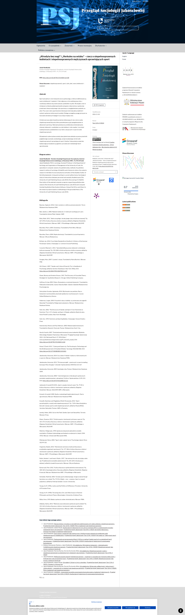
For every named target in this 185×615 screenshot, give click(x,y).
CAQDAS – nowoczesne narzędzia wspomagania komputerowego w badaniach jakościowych (81, 572)
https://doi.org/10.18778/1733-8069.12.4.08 (56, 77)
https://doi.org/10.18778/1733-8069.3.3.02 (52, 342)
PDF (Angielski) (99, 105)
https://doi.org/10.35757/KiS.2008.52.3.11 (55, 380)
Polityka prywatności (96, 602)
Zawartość (69, 46)
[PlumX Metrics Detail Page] (96, 195)
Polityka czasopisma (46, 50)
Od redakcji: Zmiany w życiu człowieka (74, 562)
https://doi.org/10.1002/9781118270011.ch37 (53, 271)
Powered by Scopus (133, 194)
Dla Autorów (100, 46)
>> (43, 577)
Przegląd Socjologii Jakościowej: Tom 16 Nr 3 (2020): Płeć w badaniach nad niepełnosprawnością (72, 526)
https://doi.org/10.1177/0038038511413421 (53, 351)
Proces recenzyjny (85, 46)
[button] (31, 602)
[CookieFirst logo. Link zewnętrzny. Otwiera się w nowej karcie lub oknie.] (30, 604)
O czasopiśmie (54, 46)
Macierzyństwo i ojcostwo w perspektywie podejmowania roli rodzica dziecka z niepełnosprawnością (84, 524)
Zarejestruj (136, 1)
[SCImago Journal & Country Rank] (133, 178)
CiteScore (135, 187)
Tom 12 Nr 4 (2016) (98, 123)
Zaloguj (145, 1)
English (124, 56)
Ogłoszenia (41, 46)
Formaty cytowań (99, 172)
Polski (124, 59)
